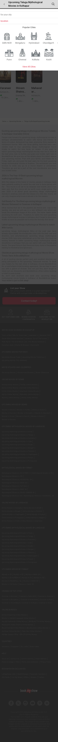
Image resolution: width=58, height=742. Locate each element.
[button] (4, 4)
